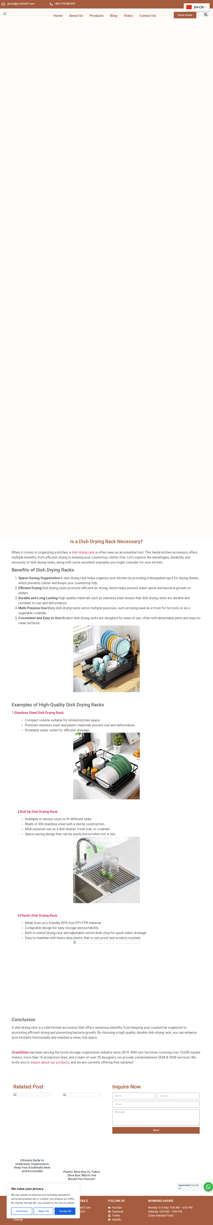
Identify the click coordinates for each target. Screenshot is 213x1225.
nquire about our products (50, 1062)
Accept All (65, 1211)
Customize (22, 1211)
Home (57, 16)
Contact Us (147, 16)
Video (128, 16)
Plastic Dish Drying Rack (38, 916)
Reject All (43, 1211)
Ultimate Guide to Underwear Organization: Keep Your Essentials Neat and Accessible (32, 1165)
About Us (76, 16)
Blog (113, 16)
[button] (206, 14)
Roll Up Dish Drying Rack (38, 812)
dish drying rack (83, 552)
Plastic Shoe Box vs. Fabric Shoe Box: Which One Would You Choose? (81, 1175)
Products (97, 16)
